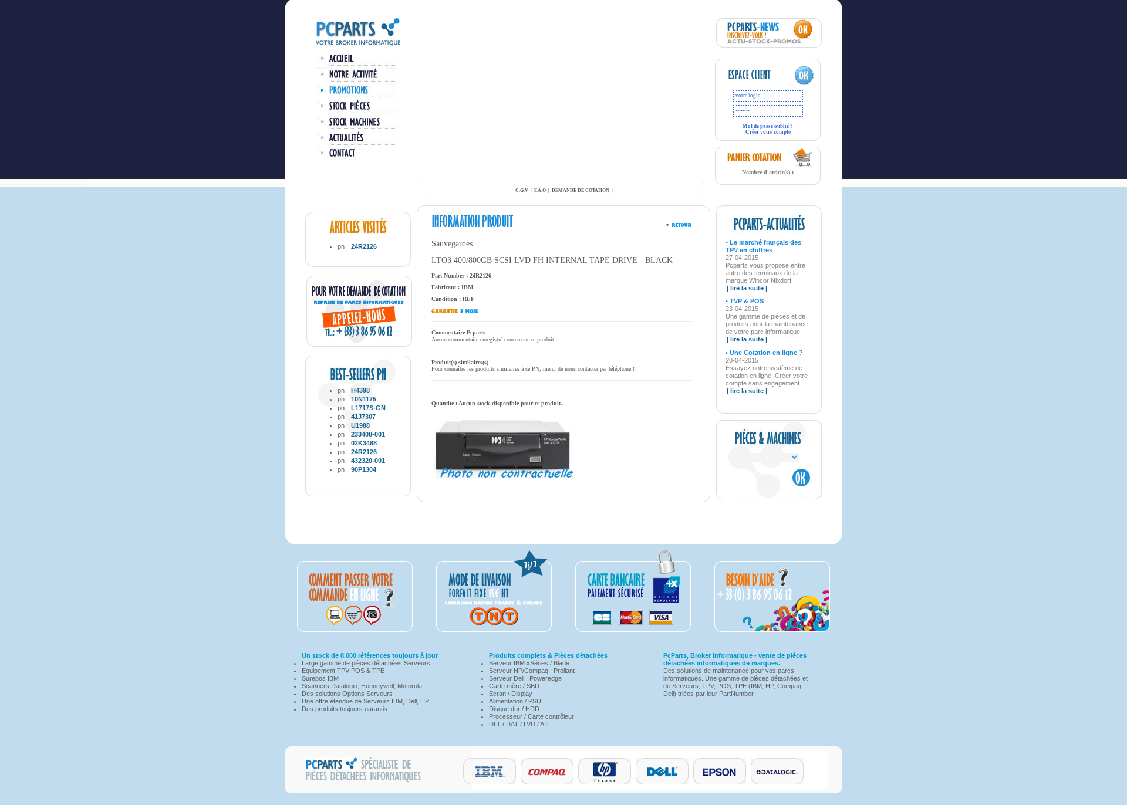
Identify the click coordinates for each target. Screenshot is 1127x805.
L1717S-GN (368, 407)
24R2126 (364, 246)
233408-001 (368, 434)
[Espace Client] (756, 83)
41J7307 (363, 416)
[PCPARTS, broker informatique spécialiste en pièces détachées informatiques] (358, 44)
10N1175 (363, 398)
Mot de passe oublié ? (768, 126)
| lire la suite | (747, 288)
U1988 (360, 425)
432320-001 (368, 460)
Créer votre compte (768, 132)
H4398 (360, 390)
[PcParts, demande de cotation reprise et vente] (359, 344)
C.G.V (521, 190)
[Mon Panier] (803, 165)
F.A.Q (540, 190)
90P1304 (363, 469)
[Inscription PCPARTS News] (769, 45)
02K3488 (364, 443)
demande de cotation (580, 190)
